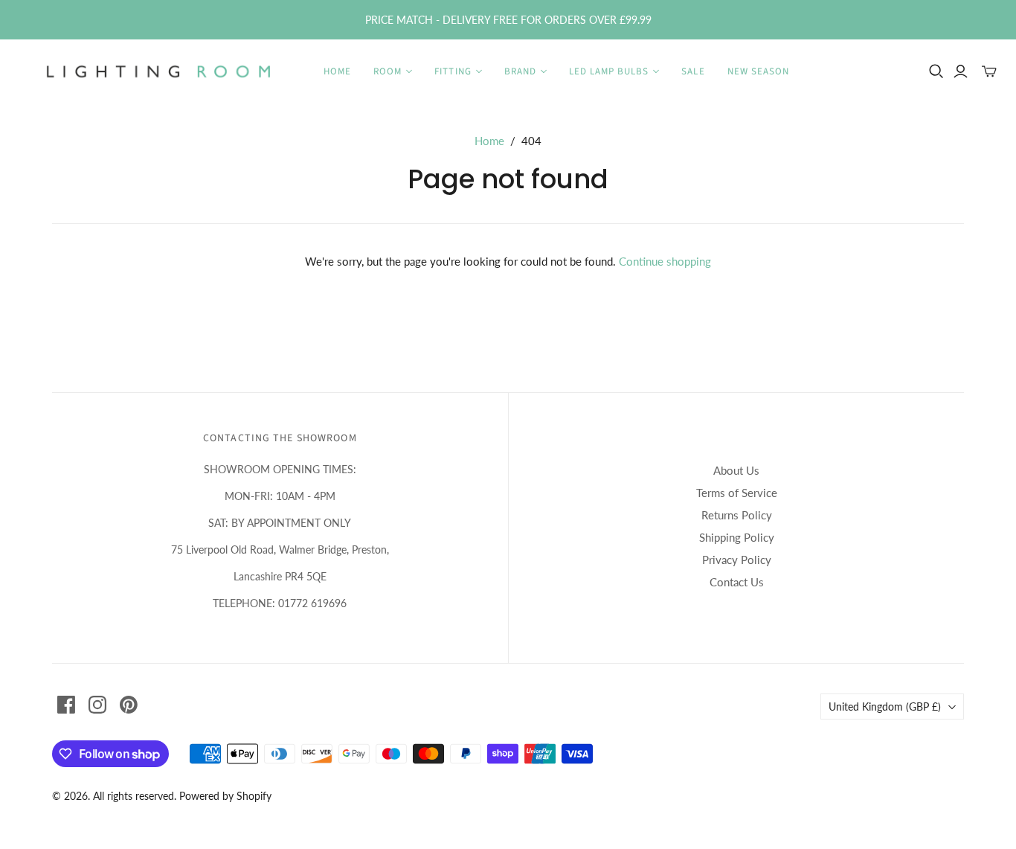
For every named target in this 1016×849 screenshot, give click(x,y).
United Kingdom (885, 706)
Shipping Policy (736, 537)
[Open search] (936, 71)
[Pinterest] (129, 705)
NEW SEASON (758, 71)
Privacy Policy (736, 559)
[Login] (960, 71)
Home (337, 71)
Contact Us (737, 582)
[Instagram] (97, 705)
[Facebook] (66, 705)
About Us (736, 470)
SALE (692, 71)
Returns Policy (736, 515)
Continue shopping (665, 261)
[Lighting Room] (160, 71)
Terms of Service (736, 492)
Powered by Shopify (225, 795)
